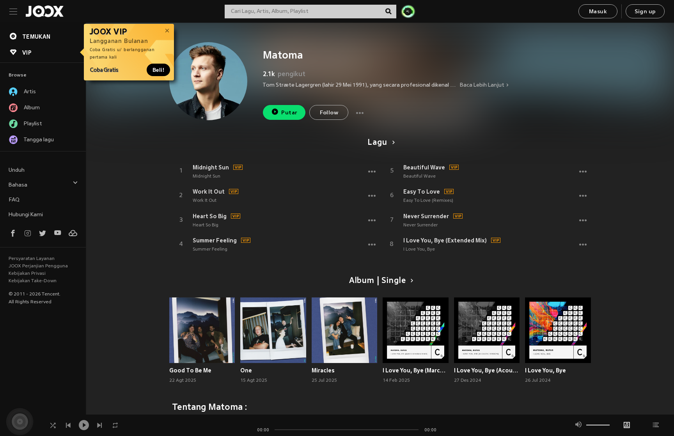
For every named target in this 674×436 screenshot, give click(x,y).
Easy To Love (421, 192)
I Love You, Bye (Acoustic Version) (487, 370)
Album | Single (377, 281)
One (246, 370)
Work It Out (209, 192)
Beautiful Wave (424, 167)
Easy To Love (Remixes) (428, 200)
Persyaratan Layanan (32, 259)
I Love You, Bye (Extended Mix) (445, 240)
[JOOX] (44, 11)
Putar (289, 113)
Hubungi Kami (26, 215)
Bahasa (18, 185)
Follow (329, 113)
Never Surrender (426, 216)
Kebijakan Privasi (27, 273)
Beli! (158, 70)
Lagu (377, 143)
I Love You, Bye (419, 249)
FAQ (14, 200)
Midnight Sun (211, 167)
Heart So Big (210, 216)
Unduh (17, 170)
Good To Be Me (190, 370)
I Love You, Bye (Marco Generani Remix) (416, 370)
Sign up (645, 12)
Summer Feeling (215, 240)
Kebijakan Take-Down (33, 281)
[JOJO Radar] (408, 11)
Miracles (323, 370)
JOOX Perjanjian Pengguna (38, 266)
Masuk (598, 12)
